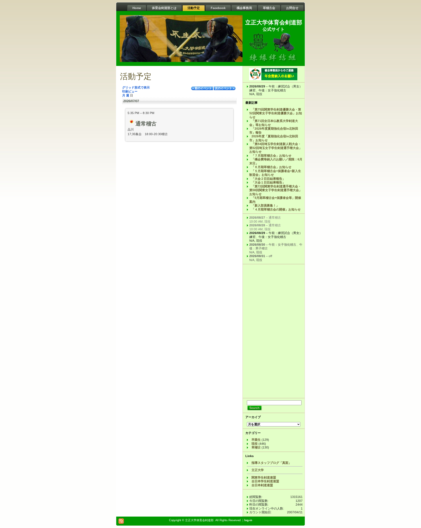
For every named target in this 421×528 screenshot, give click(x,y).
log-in (248, 520)
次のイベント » (224, 88)
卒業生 (256, 439)
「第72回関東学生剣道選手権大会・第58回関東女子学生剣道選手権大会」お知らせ (275, 190)
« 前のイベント (202, 88)
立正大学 (258, 470)
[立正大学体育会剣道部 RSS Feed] (121, 521)
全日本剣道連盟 (262, 485)
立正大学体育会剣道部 (273, 22)
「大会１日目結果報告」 (268, 182)
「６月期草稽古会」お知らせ (271, 167)
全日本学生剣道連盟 (265, 481)
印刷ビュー (129, 91)
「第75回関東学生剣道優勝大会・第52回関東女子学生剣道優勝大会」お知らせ (275, 113)
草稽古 (256, 447)
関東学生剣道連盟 (264, 477)
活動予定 (136, 76)
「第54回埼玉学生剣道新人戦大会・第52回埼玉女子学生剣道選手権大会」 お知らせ (275, 147)
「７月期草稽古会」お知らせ (271, 155)
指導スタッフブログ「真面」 (271, 462)
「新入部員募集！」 (265, 205)
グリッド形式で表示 (136, 87)
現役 (255, 443)
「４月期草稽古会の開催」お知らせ (276, 209)
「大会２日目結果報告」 (268, 178)
